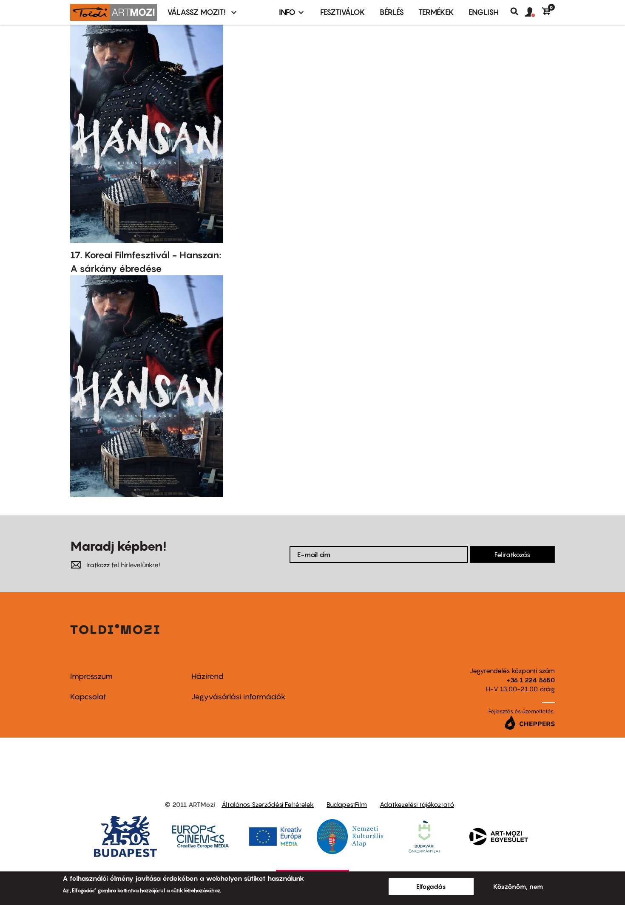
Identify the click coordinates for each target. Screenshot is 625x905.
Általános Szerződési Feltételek (268, 804)
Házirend (207, 676)
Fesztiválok (342, 12)
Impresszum (91, 676)
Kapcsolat (88, 696)
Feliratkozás (512, 554)
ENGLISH (484, 12)
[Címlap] (113, 12)
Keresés (517, 11)
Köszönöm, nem (518, 886)
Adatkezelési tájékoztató (417, 804)
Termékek (436, 12)
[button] (533, 12)
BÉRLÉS (392, 12)
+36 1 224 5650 (530, 680)
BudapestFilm (347, 804)
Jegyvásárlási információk (238, 696)
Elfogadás (431, 886)
